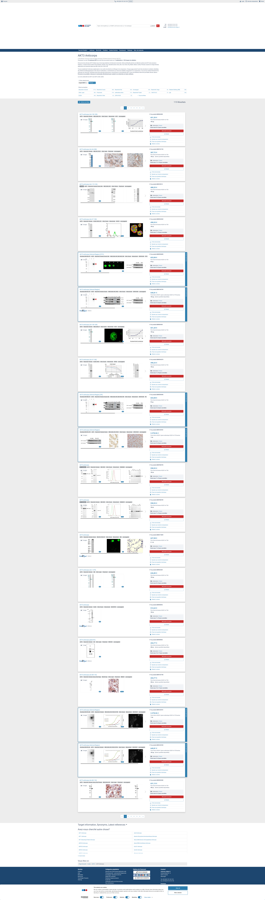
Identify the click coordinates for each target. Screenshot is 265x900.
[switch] (115, 897)
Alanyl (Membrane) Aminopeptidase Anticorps (145, 839)
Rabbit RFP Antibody (110, 876)
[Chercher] (158, 25)
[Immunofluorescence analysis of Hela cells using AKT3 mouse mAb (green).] (136, 230)
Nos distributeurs (109, 883)
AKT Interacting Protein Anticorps (87, 839)
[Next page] (143, 108)
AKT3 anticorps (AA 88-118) (88, 675)
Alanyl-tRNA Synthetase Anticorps (142, 843)
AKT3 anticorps (84, 465)
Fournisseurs (122, 50)
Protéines (105, 50)
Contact (130, 1)
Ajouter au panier (167, 131)
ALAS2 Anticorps (138, 850)
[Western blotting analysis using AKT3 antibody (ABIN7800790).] (91, 476)
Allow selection (178, 892)
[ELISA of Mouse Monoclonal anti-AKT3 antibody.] (114, 720)
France (160, 125)
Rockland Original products (112, 878)
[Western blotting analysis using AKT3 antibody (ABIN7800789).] (91, 510)
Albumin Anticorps (138, 853)
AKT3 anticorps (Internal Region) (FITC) (92, 254)
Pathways (129, 50)
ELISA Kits (107, 879)
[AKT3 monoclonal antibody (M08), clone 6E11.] (91, 125)
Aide (79, 873)
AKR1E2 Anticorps (83, 850)
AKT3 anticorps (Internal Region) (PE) (91, 394)
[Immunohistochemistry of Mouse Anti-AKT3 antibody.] (114, 440)
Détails (167, 134)
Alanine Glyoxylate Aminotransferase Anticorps (145, 836)
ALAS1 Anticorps (138, 846)
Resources (80, 876)
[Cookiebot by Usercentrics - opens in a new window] (85, 897)
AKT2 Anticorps (82, 833)
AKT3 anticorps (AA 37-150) (88, 219)
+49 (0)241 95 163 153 (122, 1)
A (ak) (89, 864)
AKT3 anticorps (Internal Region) (90, 289)
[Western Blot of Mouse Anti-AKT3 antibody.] (114, 300)
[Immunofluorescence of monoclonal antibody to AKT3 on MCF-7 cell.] (113, 335)
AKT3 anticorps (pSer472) (87, 640)
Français (5, 1)
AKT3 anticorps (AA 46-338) (88, 149)
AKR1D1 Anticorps (83, 853)
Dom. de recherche (138, 50)
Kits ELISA (98, 50)
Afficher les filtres (85, 102)
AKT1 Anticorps (82, 836)
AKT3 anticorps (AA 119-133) (88, 184)
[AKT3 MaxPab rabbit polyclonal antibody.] (113, 580)
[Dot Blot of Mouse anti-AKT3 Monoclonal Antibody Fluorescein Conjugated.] (114, 265)
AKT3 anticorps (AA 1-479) (88, 570)
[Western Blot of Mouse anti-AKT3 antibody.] (91, 265)
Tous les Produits (82, 50)
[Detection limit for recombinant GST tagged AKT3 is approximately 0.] (136, 125)
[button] (145, 125)
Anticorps (92, 50)
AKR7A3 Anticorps (83, 843)
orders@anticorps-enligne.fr (174, 27)
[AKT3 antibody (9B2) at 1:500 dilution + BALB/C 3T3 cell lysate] (91, 545)
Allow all (178, 888)
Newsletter (80, 874)
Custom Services (113, 50)
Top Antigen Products (83, 878)
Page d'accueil (82, 864)
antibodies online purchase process (114, 881)
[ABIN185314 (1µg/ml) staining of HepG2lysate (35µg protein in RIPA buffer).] (113, 195)
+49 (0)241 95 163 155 (168, 881)
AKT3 (93, 864)
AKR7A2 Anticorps (83, 846)
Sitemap (80, 879)
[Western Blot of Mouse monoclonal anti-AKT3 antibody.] (91, 720)
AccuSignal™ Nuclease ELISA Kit (113, 874)
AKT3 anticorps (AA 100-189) (88, 114)
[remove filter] (86, 83)
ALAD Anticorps (138, 833)
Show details (147, 897)
